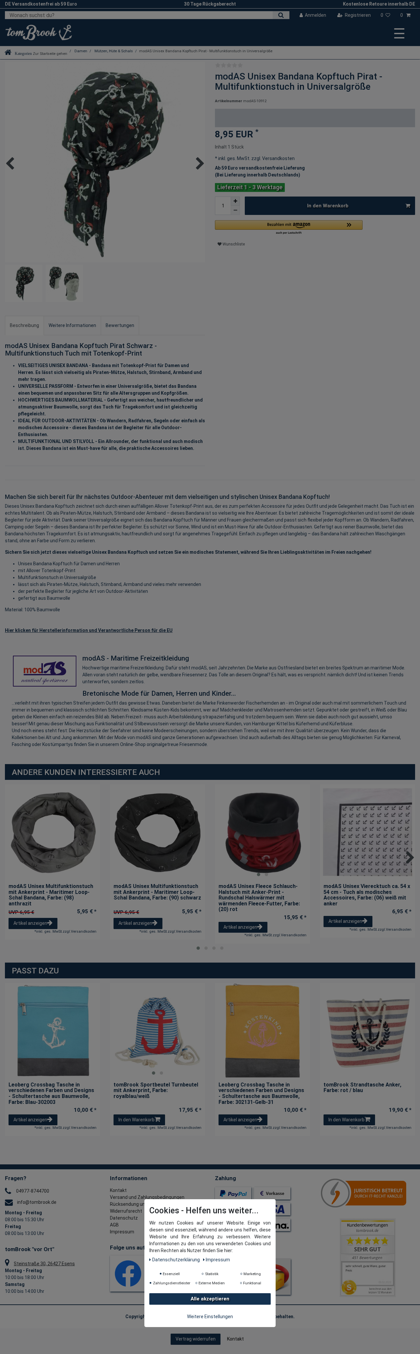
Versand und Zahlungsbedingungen (147, 1197)
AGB (114, 1224)
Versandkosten (278, 158)
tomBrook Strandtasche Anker (362, 1088)
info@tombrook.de (36, 1202)
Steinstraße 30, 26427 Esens (44, 1263)
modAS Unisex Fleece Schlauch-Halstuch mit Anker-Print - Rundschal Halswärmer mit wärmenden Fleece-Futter (259, 897)
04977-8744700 (32, 1191)
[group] (262, 832)
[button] (289, 227)
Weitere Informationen (72, 325)
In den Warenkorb (327, 206)
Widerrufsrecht (126, 1211)
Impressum (122, 1231)
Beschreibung (24, 325)
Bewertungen (120, 325)
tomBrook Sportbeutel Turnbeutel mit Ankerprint (156, 1090)
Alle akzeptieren (210, 1299)
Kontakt (118, 1190)
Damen (80, 51)
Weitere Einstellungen (210, 1316)
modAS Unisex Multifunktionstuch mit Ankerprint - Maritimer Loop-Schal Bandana (51, 894)
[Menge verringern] (235, 210)
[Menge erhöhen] (235, 201)
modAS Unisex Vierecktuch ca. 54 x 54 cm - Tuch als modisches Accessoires (367, 894)
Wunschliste (233, 244)
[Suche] (281, 15)
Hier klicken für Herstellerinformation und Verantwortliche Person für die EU (89, 630)
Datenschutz (124, 1218)
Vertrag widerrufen (196, 1339)
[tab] (24, 325)
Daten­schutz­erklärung (176, 1259)
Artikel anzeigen (30, 923)
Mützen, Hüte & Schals (113, 51)
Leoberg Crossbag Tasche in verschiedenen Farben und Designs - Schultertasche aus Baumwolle (51, 1093)
